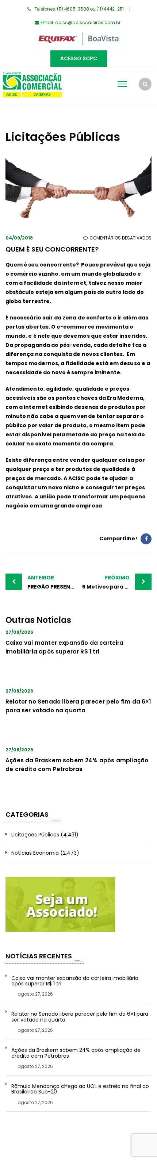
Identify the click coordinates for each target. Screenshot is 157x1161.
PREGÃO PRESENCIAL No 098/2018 (52, 582)
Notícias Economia (35, 853)
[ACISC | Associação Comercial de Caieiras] (32, 86)
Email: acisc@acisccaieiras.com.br (80, 22)
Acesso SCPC (78, 58)
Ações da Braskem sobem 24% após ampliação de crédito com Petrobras (76, 1053)
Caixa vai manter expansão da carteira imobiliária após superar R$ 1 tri (74, 981)
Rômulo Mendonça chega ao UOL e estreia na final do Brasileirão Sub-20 (80, 1089)
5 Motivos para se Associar (117, 582)
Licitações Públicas (35, 834)
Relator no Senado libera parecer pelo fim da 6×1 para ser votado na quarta (79, 1017)
